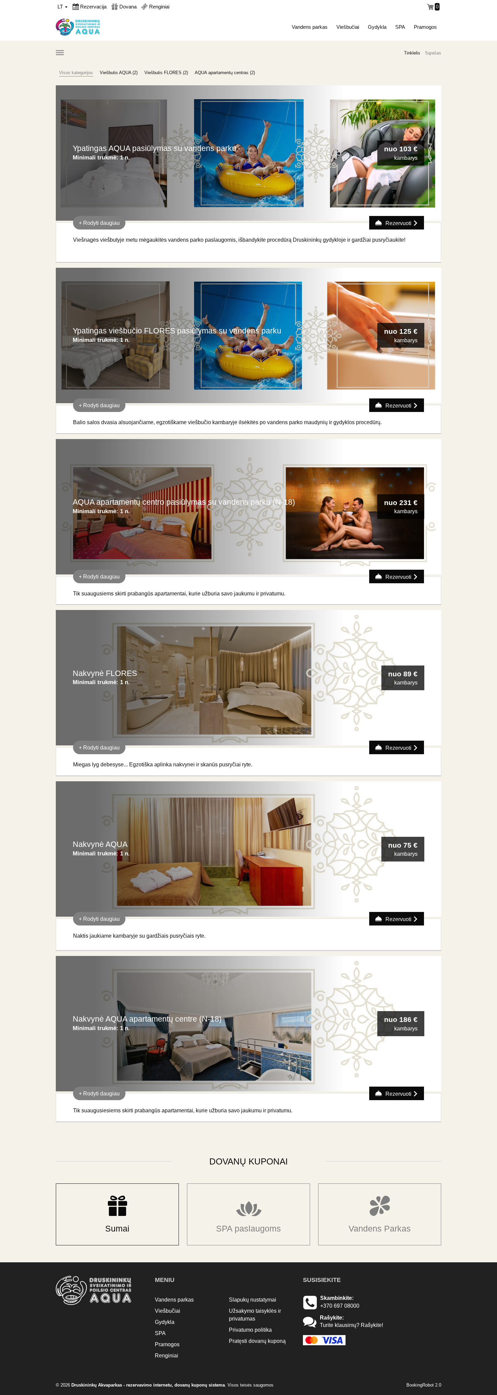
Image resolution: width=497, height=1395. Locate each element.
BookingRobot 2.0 (423, 1385)
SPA (400, 27)
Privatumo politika (250, 1330)
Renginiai (166, 1355)
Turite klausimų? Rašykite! (351, 1325)
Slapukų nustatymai (252, 1300)
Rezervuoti (398, 223)
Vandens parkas (310, 27)
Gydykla (377, 27)
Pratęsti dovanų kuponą (257, 1341)
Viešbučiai (347, 27)
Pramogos (425, 27)
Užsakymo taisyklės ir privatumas (255, 1315)
